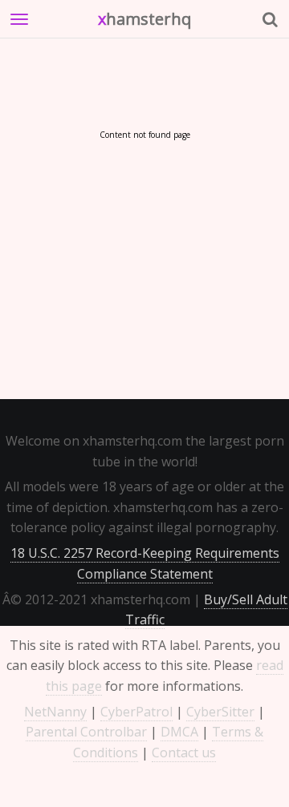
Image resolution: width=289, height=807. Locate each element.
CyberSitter (220, 711)
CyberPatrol (136, 711)
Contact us (184, 752)
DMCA (179, 731)
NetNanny (55, 711)
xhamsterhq (144, 19)
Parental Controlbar (86, 731)
